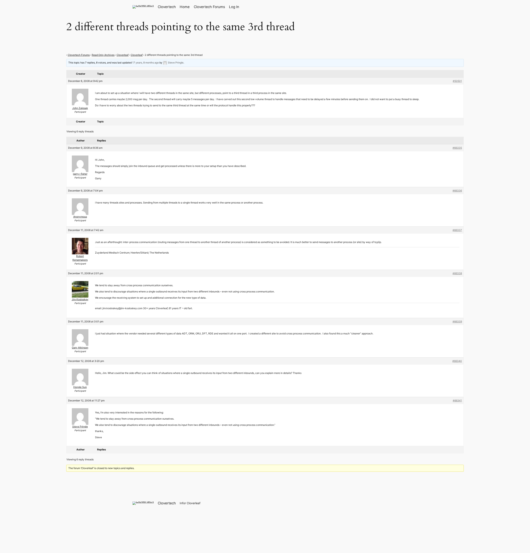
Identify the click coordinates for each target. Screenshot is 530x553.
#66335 (457, 147)
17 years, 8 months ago (145, 62)
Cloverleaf (123, 54)
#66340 (457, 361)
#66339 (457, 321)
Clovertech (167, 7)
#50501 (457, 81)
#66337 (457, 230)
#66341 (457, 400)
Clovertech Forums (79, 54)
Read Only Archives (103, 54)
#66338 (457, 273)
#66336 (457, 190)
